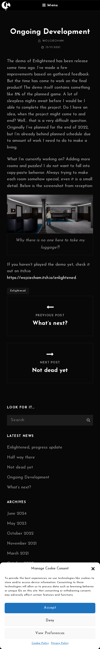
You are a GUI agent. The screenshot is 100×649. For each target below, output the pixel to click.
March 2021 (18, 554)
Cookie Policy (40, 643)
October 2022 (20, 534)
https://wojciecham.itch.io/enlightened (41, 278)
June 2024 (17, 514)
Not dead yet (20, 467)
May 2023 (17, 524)
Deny (50, 620)
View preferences (50, 633)
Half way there (21, 457)
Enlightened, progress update (34, 448)
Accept (50, 608)
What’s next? (19, 487)
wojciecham (53, 40)
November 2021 (22, 544)
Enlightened (18, 291)
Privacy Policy (60, 643)
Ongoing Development (28, 477)
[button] (93, 568)
